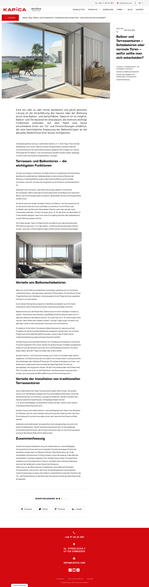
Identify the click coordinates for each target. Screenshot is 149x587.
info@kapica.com (74, 562)
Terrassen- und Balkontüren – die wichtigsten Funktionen (127, 68)
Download (108, 9)
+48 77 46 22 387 (74, 537)
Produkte (92, 9)
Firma (119, 9)
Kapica (24, 18)
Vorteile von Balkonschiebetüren (127, 72)
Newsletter (79, 9)
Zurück (12, 18)
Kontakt (140, 9)
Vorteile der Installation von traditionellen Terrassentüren (126, 76)
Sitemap (90, 579)
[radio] (57, 499)
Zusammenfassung (123, 79)
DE (140, 3)
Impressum (60, 579)
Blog (130, 9)
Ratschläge (129, 30)
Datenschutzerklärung (75, 579)
